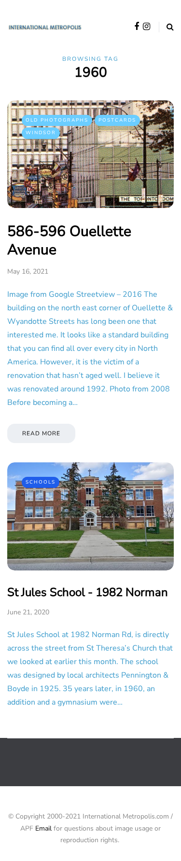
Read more (41, 433)
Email (43, 828)
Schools (41, 482)
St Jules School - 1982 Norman (87, 592)
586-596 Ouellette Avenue (69, 241)
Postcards (117, 120)
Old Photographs (57, 120)
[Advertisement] (94, 770)
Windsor (41, 132)
